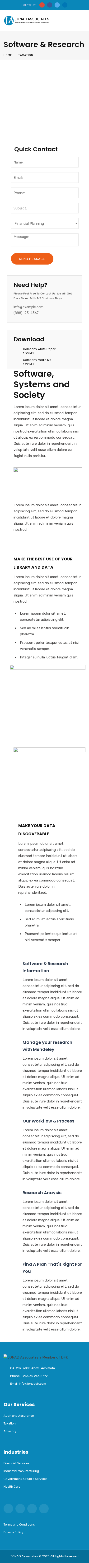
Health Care (24, 127)
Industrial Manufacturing (36, 117)
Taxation (21, 88)
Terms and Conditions (19, 1524)
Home (8, 55)
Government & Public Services (25, 1479)
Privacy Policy (13, 1532)
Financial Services (30, 108)
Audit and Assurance (32, 79)
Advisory (21, 98)
